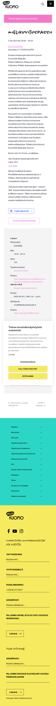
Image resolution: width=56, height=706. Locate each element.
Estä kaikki (27, 376)
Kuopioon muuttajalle (19, 486)
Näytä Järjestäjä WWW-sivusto (26, 313)
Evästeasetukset (27, 362)
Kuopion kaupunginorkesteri (25, 288)
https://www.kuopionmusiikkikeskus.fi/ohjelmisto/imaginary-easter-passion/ (30, 280)
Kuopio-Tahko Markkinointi (21, 470)
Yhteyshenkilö (14, 569)
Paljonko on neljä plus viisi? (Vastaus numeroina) (27, 617)
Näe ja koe (15, 432)
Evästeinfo (15, 491)
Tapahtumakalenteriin (24, 221)
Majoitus (14, 427)
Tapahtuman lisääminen (20, 448)
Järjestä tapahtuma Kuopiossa (23, 454)
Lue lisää (11, 354)
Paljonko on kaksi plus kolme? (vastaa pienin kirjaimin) (27, 675)
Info (12, 464)
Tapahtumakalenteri (19, 443)
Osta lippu (12, 165)
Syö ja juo (14, 438)
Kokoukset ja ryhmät (19, 459)
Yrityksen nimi (14, 554)
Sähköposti (12, 600)
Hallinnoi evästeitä (18, 496)
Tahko (13, 480)
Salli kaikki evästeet (27, 369)
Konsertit (17, 270)
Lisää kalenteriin (21, 211)
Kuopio (25, 270)
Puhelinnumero (14, 585)
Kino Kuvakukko (15, 46)
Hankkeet (15, 475)
